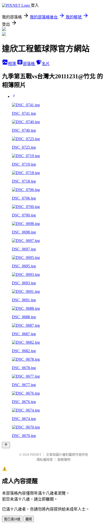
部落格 (29, 64)
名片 (46, 64)
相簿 (12, 64)
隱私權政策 (45, 459)
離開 (28, 519)
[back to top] (6, 445)
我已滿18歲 (12, 519)
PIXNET (35, 454)
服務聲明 (63, 459)
